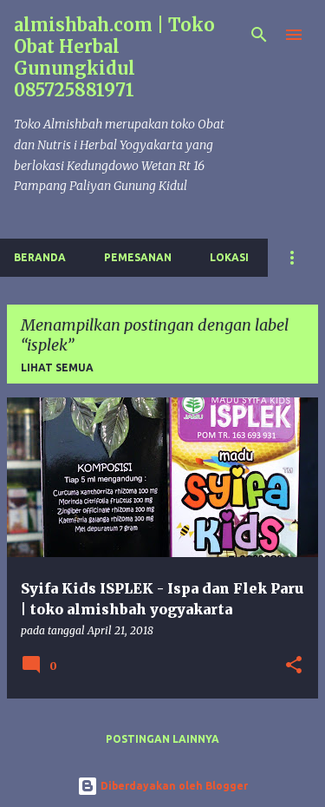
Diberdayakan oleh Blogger (173, 785)
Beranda (40, 257)
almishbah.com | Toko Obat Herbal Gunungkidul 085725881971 (114, 57)
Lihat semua (57, 367)
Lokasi (229, 257)
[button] (293, 666)
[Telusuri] (259, 35)
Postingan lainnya (162, 739)
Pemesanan (138, 257)
